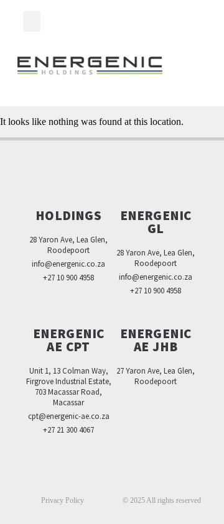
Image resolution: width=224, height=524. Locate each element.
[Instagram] (138, 478)
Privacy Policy (62, 500)
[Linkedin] (112, 478)
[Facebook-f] (85, 478)
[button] (31, 21)
